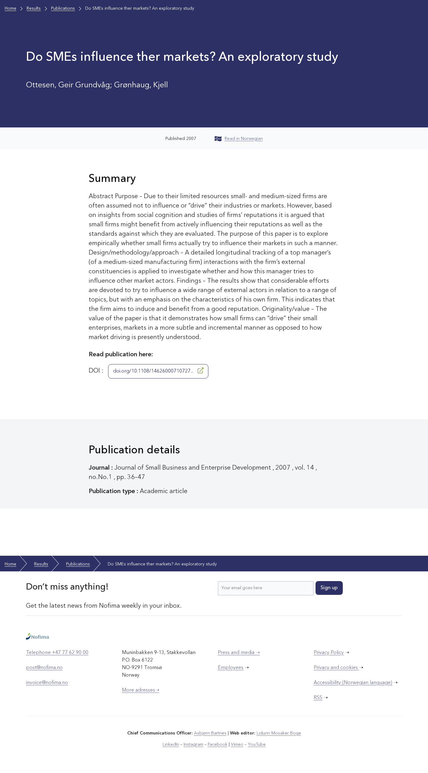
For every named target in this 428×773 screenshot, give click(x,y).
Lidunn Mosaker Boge (279, 733)
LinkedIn (171, 744)
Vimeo (237, 744)
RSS (318, 697)
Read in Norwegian (244, 139)
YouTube (257, 744)
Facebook (217, 744)
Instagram (193, 744)
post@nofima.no (44, 667)
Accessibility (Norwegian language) (353, 682)
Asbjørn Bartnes (210, 733)
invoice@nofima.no (47, 682)
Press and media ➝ (239, 652)
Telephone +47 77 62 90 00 (57, 652)
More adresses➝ (140, 690)
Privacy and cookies (336, 667)
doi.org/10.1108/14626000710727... (154, 371)
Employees (230, 667)
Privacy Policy (329, 652)
